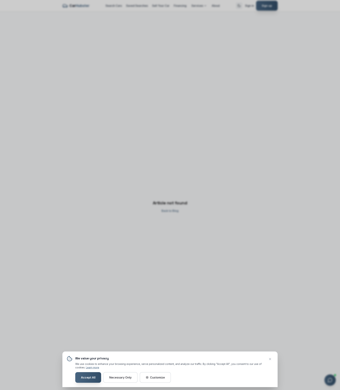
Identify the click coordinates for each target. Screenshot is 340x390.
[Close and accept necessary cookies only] (270, 359)
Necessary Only (120, 377)
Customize (157, 377)
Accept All (88, 377)
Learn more (92, 367)
